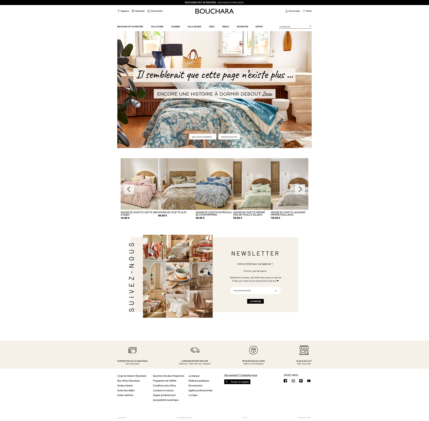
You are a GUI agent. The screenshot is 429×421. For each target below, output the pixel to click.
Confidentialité (184, 417)
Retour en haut (423, 411)
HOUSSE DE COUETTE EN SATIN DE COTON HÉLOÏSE (251, 213)
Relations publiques (199, 380)
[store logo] (214, 11)
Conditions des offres (164, 385)
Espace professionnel (164, 395)
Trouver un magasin (239, 381)
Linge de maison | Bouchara (131, 375)
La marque (194, 375)
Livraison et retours (163, 390)
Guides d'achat (125, 385)
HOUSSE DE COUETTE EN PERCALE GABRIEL (139, 213)
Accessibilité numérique (166, 400)
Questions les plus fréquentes (168, 375)
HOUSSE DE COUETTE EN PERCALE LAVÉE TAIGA (289, 213)
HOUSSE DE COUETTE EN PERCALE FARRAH (214, 213)
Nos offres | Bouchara (128, 380)
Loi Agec (193, 395)
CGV (245, 417)
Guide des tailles (126, 390)
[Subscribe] (276, 290)
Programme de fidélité (164, 380)
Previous (129, 189)
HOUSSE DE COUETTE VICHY (172, 212)
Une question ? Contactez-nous (240, 375)
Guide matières (125, 395)
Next (300, 189)
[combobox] (295, 26)
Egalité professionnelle (200, 390)
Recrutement (195, 385)
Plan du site (304, 417)
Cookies (121, 417)
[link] (292, 11)
